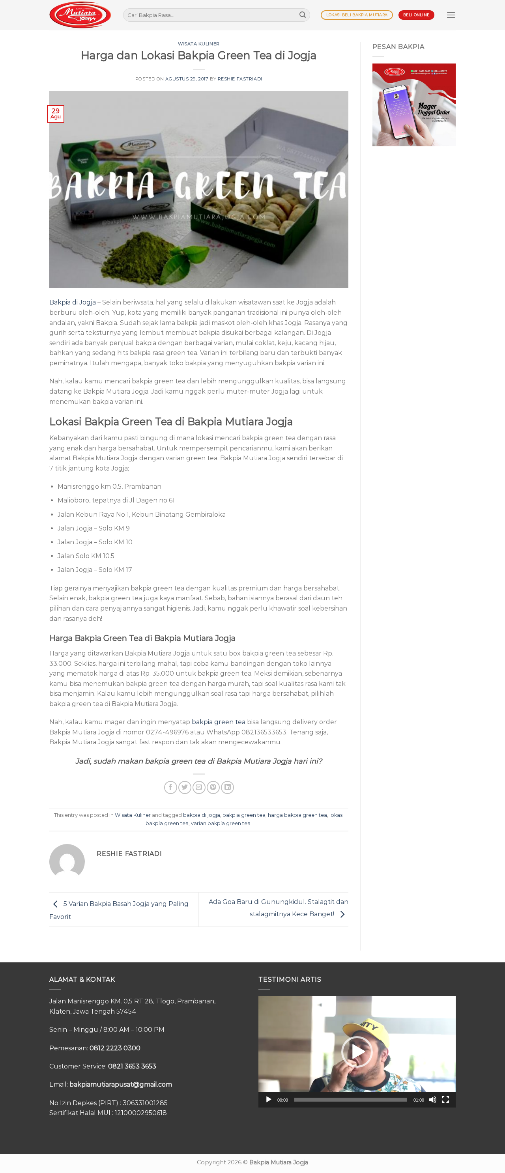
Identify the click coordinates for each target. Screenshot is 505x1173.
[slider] (350, 1100)
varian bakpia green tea (221, 823)
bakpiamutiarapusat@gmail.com (120, 1084)
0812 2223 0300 (115, 1048)
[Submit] (302, 15)
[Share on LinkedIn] (227, 787)
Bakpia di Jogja (72, 302)
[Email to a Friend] (199, 787)
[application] (357, 1051)
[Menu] (451, 14)
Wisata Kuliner (199, 44)
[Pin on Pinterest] (213, 787)
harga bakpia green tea (297, 815)
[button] (357, 1052)
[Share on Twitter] (184, 787)
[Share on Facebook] (170, 787)
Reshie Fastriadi (240, 79)
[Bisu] (433, 1100)
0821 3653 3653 (132, 1066)
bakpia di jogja (201, 815)
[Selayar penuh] (445, 1100)
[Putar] (269, 1100)
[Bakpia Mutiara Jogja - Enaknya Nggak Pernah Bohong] (80, 14)
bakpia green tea (218, 722)
